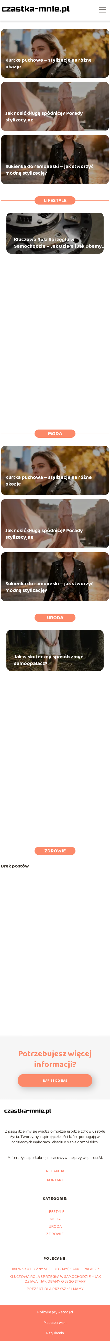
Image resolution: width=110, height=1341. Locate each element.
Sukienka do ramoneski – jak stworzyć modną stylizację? (49, 169)
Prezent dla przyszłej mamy (55, 1289)
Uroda (55, 618)
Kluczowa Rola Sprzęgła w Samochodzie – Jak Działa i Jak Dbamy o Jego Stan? (60, 243)
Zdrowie (55, 851)
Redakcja (55, 1171)
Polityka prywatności (55, 1312)
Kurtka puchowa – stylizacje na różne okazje (48, 63)
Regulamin (55, 1333)
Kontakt (55, 1180)
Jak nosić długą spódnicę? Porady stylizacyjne (44, 116)
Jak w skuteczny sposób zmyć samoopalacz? (48, 660)
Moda (55, 434)
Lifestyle (55, 200)
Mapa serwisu (55, 1323)
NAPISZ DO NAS (55, 1081)
